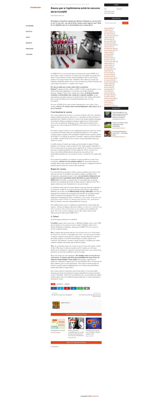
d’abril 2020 (107, 71)
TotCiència (60, 284)
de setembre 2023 (109, 36)
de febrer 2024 (108, 34)
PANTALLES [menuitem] (29, 49)
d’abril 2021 (107, 56)
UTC (69, 303)
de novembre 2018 (110, 98)
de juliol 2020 (108, 65)
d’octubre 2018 (108, 100)
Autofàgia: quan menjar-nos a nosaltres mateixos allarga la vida (93, 332)
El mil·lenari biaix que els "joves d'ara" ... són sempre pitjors (120, 133)
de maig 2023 (108, 39)
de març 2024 (108, 32)
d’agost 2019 (108, 84)
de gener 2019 (108, 97)
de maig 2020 (108, 69)
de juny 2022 (108, 47)
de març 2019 (108, 93)
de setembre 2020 (110, 61)
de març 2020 (108, 73)
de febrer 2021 (108, 58)
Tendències (35, 7)
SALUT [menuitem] (28, 37)
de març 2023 (108, 41)
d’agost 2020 (108, 63)
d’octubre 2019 (108, 80)
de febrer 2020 (108, 74)
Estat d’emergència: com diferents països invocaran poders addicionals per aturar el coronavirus (120, 115)
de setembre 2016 (109, 106)
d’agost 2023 (108, 37)
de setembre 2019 (109, 82)
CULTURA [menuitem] (29, 54)
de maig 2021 (108, 54)
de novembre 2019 (110, 78)
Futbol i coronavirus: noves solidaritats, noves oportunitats (120, 124)
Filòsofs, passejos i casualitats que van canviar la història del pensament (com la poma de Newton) (76, 333)
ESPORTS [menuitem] (29, 43)
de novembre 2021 (109, 50)
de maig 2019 (108, 89)
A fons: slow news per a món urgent (109, 12)
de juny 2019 (108, 87)
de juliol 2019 (108, 85)
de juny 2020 (108, 67)
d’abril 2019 (107, 91)
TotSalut (56, 4)
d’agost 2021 (108, 52)
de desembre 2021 (109, 49)
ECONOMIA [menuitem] (30, 26)
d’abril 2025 (107, 30)
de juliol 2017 (108, 104)
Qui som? (119, 9)
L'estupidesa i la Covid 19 (58, 330)
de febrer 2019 (108, 95)
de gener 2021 (108, 60)
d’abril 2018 (107, 102)
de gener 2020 (108, 76)
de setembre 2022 (109, 45)
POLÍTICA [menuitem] (29, 31)
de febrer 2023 (108, 43)
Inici (52, 4)
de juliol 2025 (108, 28)
